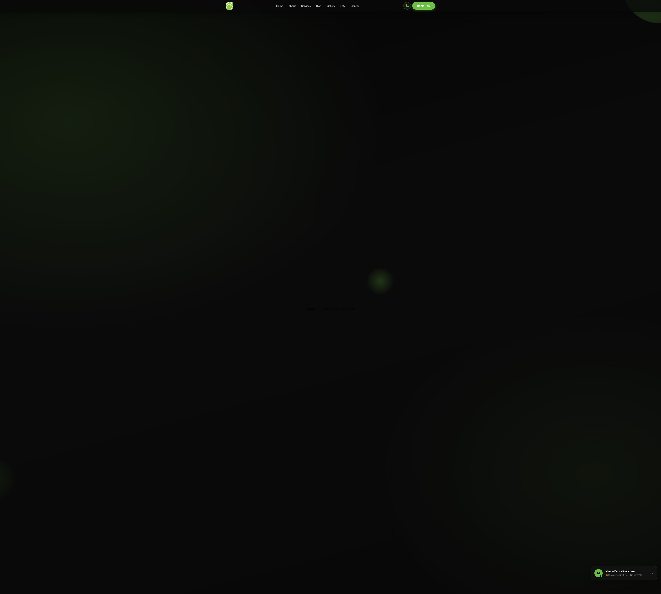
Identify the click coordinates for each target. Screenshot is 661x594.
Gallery (331, 5)
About (292, 5)
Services (306, 5)
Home (279, 5)
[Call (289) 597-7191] (407, 6)
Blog (318, 5)
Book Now (423, 5)
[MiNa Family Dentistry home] (229, 6)
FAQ (342, 5)
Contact (355, 5)
